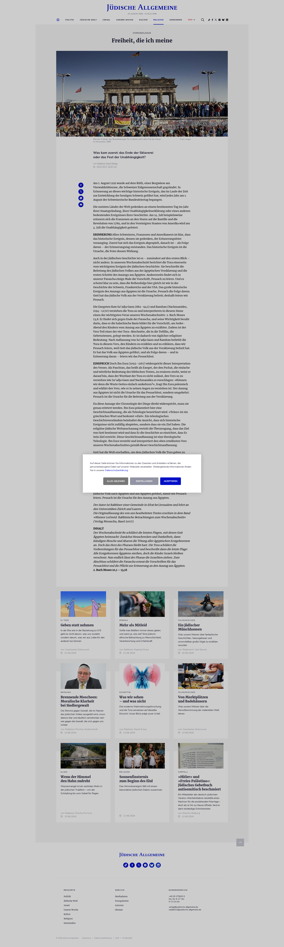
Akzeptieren (170, 481)
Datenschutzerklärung (116, 470)
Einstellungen (144, 481)
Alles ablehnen (116, 481)
